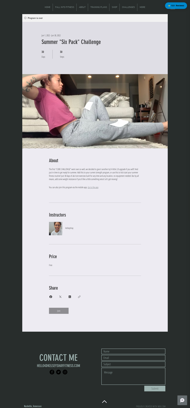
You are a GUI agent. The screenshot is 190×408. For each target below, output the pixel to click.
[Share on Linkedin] (70, 297)
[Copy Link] (79, 297)
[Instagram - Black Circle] (65, 372)
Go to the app (93, 187)
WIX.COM (162, 406)
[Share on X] (60, 297)
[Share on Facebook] (51, 297)
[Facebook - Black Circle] (52, 372)
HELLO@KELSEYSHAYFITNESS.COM (58, 365)
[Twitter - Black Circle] (58, 372)
